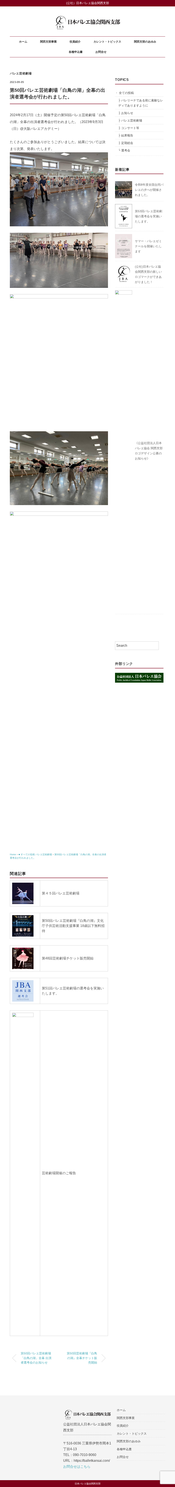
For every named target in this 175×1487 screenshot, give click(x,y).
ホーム (23, 41)
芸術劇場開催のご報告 (59, 1173)
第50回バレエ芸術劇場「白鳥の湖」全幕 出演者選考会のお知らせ (36, 1358)
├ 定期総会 (125, 143)
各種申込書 (76, 51)
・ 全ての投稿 (124, 93)
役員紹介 (75, 41)
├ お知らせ (125, 113)
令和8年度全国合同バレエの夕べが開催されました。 (149, 190)
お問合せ (100, 51)
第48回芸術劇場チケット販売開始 (67, 958)
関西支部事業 (48, 41)
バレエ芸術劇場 (21, 73)
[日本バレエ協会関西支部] (87, 14)
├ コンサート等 (128, 128)
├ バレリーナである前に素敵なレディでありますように (140, 103)
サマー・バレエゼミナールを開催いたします (148, 246)
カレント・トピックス (107, 41)
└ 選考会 (124, 150)
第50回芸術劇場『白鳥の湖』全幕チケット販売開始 (82, 1358)
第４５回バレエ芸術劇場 (60, 893)
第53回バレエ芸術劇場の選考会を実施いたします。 (148, 216)
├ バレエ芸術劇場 (130, 120)
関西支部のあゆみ (145, 41)
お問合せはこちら (76, 1466)
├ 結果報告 (125, 135)
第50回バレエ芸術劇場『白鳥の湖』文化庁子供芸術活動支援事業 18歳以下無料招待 (73, 926)
